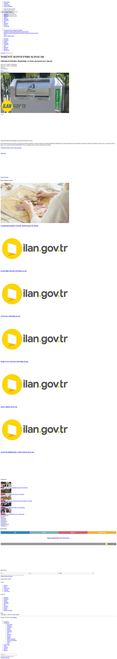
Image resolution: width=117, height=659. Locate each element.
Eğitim (14, 33)
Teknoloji (6, 20)
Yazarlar (6, 647)
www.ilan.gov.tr (20, 143)
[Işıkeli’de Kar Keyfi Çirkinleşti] (6, 493)
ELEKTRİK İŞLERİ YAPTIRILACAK (14, 271)
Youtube (20, 30)
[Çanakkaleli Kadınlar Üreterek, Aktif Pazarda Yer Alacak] (35, 222)
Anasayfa (3, 53)
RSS (13, 36)
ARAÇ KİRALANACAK (9, 407)
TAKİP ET (3, 520)
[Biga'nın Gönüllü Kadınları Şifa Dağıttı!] (6, 486)
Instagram (15, 30)
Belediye (6, 23)
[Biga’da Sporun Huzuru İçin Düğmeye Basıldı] (6, 499)
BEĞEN (3, 517)
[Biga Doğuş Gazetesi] (7, 12)
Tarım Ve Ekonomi (29, 33)
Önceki (2, 177)
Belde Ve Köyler (20, 33)
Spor (5, 34)
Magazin (6, 19)
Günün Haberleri (8, 6)
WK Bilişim (14, 617)
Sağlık (5, 17)
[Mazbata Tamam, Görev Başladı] (6, 506)
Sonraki (7, 177)
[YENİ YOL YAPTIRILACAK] (35, 313)
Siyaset (5, 24)
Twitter (11, 30)
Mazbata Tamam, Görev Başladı (15, 507)
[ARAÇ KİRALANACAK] (35, 404)
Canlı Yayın (7, 5)
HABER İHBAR (5, 657)
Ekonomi (6, 16)
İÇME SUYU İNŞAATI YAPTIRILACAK (14, 361)
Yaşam (36, 33)
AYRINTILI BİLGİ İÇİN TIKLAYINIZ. (11, 147)
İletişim (9, 36)
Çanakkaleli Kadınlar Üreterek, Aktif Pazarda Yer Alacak (19, 226)
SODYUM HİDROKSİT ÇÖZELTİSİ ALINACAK (17, 452)
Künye (5, 36)
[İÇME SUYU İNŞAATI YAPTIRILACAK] (35, 358)
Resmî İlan (6, 26)
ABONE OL (4, 525)
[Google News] (5, 72)
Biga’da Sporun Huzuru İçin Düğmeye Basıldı (18, 501)
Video (5, 646)
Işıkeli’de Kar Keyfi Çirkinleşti (14, 494)
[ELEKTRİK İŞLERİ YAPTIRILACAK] (35, 268)
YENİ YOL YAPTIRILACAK (10, 316)
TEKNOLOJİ (9, 53)
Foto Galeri (7, 2)
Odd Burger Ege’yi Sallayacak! (14, 514)
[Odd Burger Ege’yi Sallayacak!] (6, 512)
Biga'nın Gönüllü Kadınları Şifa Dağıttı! (16, 487)
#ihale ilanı (3, 153)
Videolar (6, 3)
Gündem (6, 14)
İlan (5, 21)
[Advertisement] (48, 127)
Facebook (6, 30)
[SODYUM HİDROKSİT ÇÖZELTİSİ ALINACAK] (35, 449)
